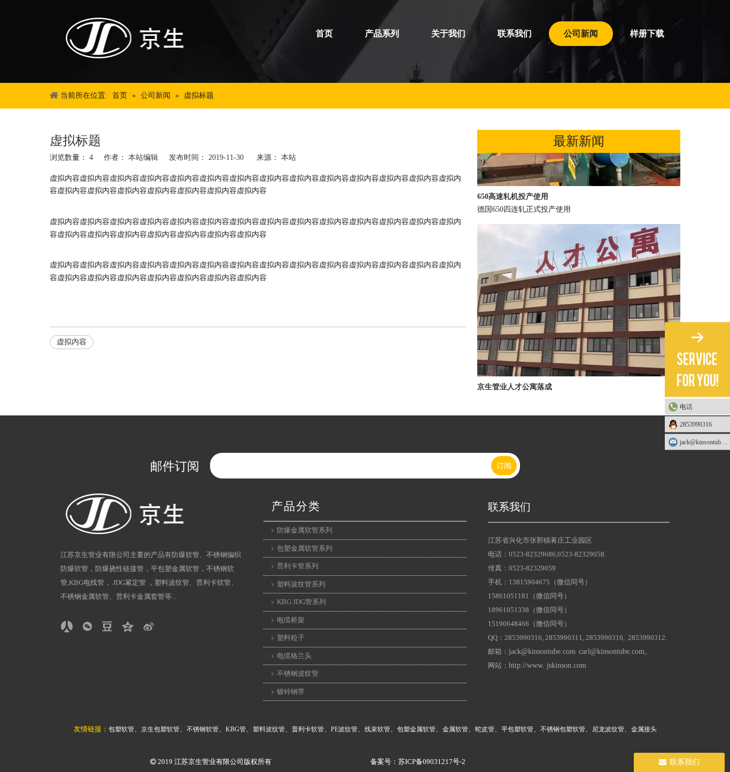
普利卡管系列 (298, 566)
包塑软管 (121, 729)
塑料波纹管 (269, 729)
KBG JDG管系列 (301, 602)
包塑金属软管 (416, 729)
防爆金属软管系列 (304, 530)
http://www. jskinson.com (547, 665)
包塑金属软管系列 (304, 548)
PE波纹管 (344, 729)
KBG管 (236, 729)
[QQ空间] (127, 626)
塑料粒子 (291, 638)
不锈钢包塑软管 (562, 729)
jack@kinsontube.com (542, 651)
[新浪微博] (148, 626)
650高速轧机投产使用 (512, 192)
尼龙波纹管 (608, 729)
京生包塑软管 (160, 729)
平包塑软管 (517, 729)
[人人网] (66, 626)
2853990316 (696, 424)
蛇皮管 (484, 729)
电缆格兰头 (294, 656)
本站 (288, 157)
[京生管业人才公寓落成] (578, 369)
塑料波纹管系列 (301, 584)
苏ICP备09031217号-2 (431, 762)
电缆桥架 (291, 620)
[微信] (87, 626)
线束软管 (377, 729)
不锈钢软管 (203, 729)
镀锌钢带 (291, 692)
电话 (686, 407)
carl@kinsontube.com (611, 651)
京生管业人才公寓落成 (514, 382)
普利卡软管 (308, 729)
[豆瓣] (107, 626)
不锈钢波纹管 (298, 673)
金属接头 (644, 729)
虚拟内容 (72, 342)
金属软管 (455, 729)
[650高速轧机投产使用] (578, 179)
